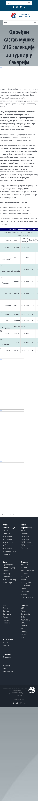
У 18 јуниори (8, 542)
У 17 (4, 545)
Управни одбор (9, 568)
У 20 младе (25, 536)
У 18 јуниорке (26, 542)
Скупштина (7, 576)
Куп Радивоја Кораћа (26, 587)
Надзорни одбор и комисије (9, 581)
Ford (22, 637)
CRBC (23, 623)
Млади (5, 617)
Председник (8, 565)
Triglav (23, 611)
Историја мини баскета (27, 578)
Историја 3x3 (26, 582)
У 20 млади (7, 536)
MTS (22, 608)
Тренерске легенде (25, 592)
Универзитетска (9, 551)
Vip (22, 629)
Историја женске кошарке (27, 572)
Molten (23, 634)
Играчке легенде (27, 597)
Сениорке (24, 533)
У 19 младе (25, 539)
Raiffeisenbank (26, 614)
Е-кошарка (7, 657)
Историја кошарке (24, 566)
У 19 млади (7, 539)
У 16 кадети (7, 548)
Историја (6, 554)
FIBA (4, 668)
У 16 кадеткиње (27, 545)
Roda (23, 617)
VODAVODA (25, 620)
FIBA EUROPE (8, 671)
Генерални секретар (7, 572)
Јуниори (6, 620)
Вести (5, 530)
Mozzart (24, 626)
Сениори (6, 533)
